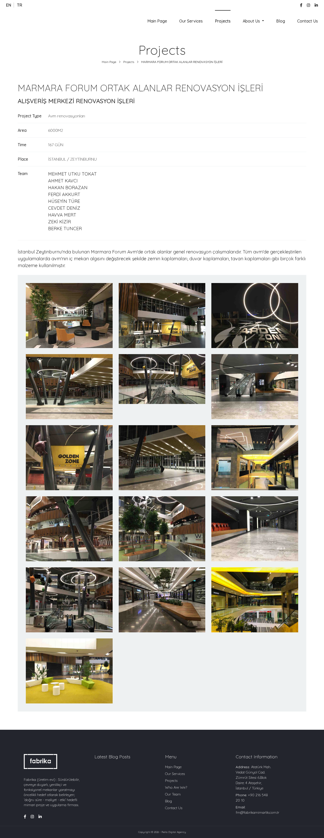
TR (19, 5)
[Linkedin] (316, 5)
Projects (223, 21)
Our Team (173, 794)
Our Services (191, 21)
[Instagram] (308, 5)
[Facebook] (301, 5)
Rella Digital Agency (173, 832)
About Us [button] (252, 21)
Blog (280, 21)
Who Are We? (176, 787)
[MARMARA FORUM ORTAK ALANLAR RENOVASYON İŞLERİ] (69, 315)
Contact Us (307, 21)
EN (8, 5)
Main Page (157, 21)
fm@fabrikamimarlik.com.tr (257, 812)
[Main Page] (22, 21)
